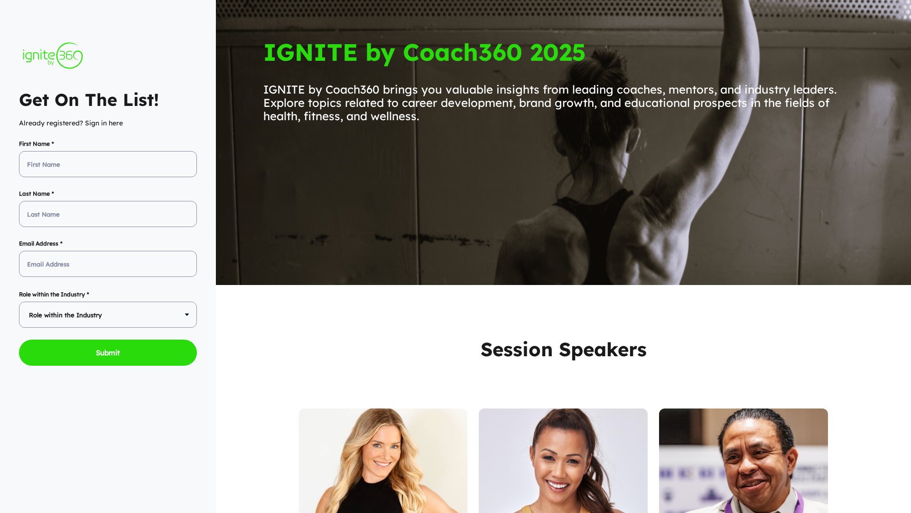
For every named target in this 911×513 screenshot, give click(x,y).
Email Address (38, 243)
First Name (34, 143)
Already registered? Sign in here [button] (71, 123)
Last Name (34, 193)
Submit (108, 352)
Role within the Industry (52, 294)
